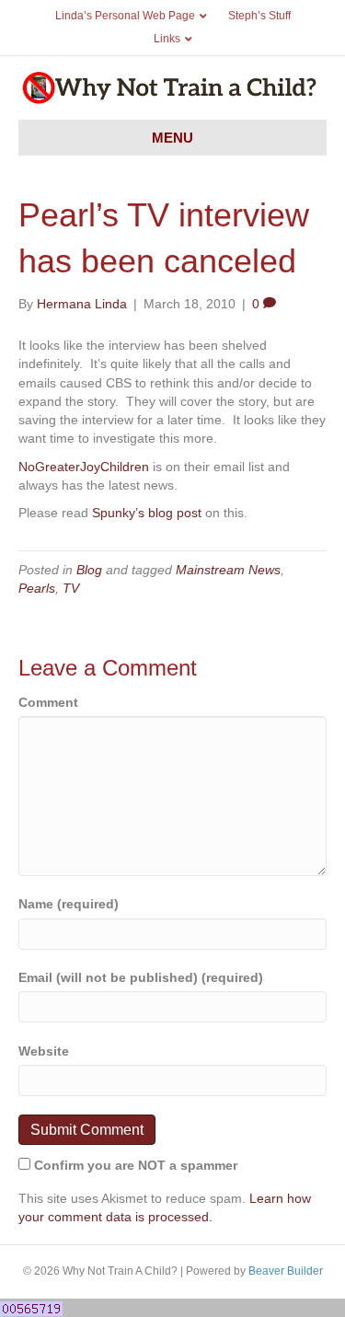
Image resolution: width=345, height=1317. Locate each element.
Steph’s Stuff (259, 15)
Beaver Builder (285, 1271)
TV (71, 588)
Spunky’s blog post (146, 512)
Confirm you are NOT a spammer (133, 1165)
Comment (48, 702)
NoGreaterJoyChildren (83, 466)
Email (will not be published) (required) (140, 977)
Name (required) (68, 903)
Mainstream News (228, 569)
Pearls (36, 588)
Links (167, 38)
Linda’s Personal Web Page (125, 15)
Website (43, 1051)
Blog (89, 569)
